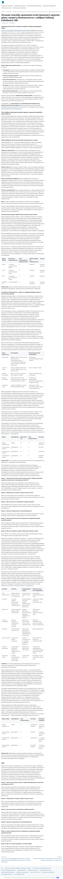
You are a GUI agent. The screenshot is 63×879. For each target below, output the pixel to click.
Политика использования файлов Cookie (42, 868)
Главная (3, 11)
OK (57, 877)
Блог (2, 868)
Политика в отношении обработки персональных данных (18, 868)
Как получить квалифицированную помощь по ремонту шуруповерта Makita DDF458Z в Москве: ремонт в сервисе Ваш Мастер (16, 859)
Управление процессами (7, 5)
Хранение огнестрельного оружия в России (12, 30)
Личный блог (9, 11)
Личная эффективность (19, 874)
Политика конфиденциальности (8, 870)
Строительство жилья (6, 8)
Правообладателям (21, 870)
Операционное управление (49, 5)
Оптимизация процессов (6, 874)
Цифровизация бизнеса (20, 5)
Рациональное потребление (19, 8)
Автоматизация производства (34, 5)
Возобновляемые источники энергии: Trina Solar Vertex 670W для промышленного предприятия (47, 858)
